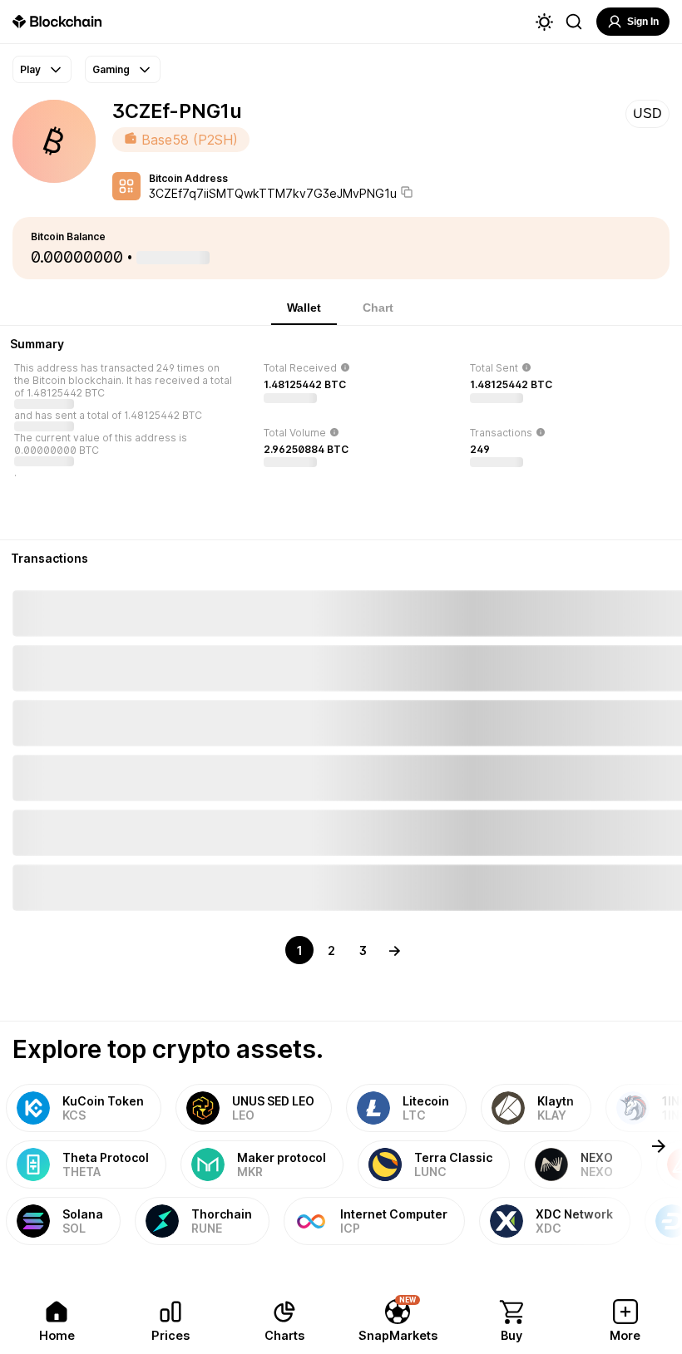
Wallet (304, 307)
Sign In (643, 21)
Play (30, 69)
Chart (378, 307)
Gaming (111, 69)
